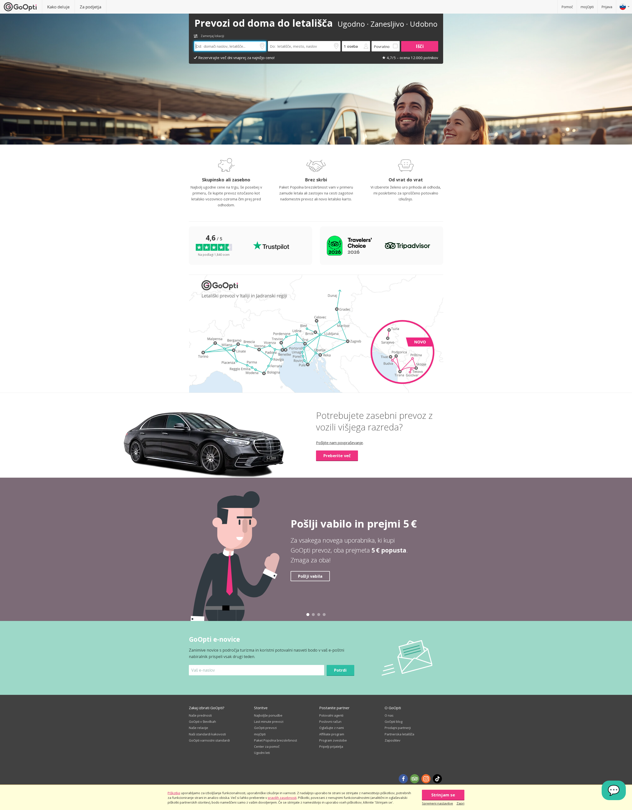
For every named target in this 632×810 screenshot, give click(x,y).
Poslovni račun (330, 721)
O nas (389, 715)
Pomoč (567, 6)
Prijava (606, 6)
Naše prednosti (200, 715)
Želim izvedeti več (316, 581)
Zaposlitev (392, 740)
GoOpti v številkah (202, 721)
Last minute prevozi (268, 721)
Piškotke (174, 793)
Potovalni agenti (331, 715)
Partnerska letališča (399, 734)
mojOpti (587, 6)
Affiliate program (331, 734)
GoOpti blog (393, 721)
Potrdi (340, 670)
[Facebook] (403, 778)
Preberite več (337, 455)
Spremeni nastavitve (437, 803)
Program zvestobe (333, 740)
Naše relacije (198, 727)
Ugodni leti (262, 752)
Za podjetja (90, 7)
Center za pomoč (266, 746)
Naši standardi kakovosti (207, 734)
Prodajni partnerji (398, 727)
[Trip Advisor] (414, 778)
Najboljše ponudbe (268, 715)
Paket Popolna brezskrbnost (275, 740)
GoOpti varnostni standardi (209, 740)
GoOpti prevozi (265, 727)
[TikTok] (437, 778)
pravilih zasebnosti (282, 797)
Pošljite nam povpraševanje (339, 442)
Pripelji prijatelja (331, 746)
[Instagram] (426, 778)
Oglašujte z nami (331, 727)
